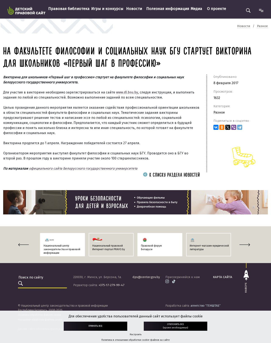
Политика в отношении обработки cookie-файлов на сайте (135, 340)
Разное (219, 112)
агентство (206, 305)
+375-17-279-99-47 (111, 285)
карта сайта (222, 277)
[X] (227, 127)
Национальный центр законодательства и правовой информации (62, 249)
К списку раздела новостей (174, 175)
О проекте (216, 8)
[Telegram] (239, 127)
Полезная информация (167, 8)
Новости (134, 8)
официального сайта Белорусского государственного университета (83, 168)
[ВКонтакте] (215, 127)
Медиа (196, 8)
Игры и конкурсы (107, 8)
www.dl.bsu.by (127, 92)
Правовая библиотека (69, 8)
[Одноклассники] (221, 127)
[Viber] (233, 127)
